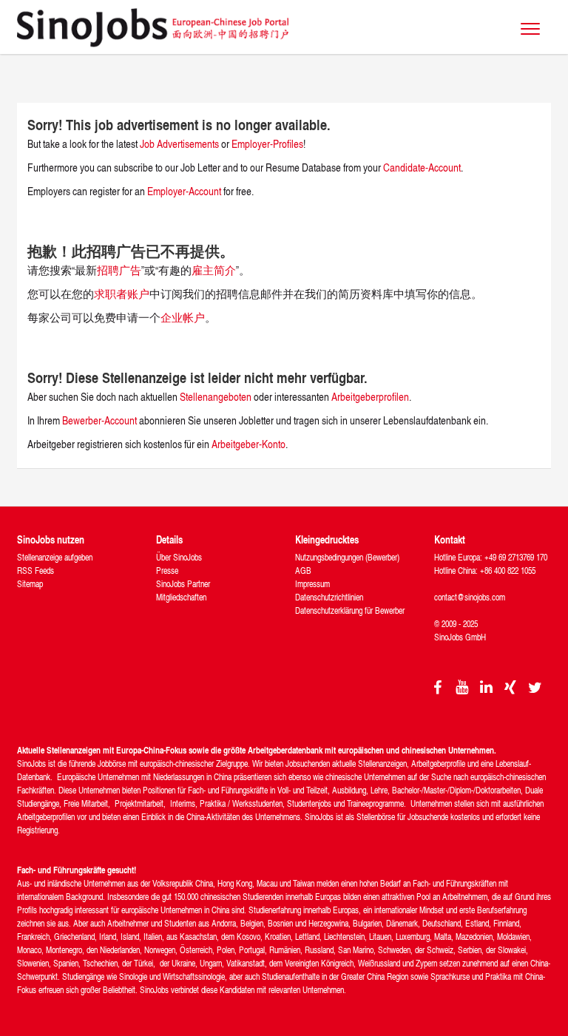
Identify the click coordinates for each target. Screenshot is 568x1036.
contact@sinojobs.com (469, 597)
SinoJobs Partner (183, 584)
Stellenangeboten (215, 396)
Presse (167, 570)
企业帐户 (182, 317)
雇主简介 (214, 270)
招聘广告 (119, 270)
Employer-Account (185, 191)
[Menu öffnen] (530, 28)
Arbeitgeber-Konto (248, 444)
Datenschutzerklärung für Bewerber (350, 610)
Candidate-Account (422, 167)
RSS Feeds (35, 570)
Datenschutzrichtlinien (329, 597)
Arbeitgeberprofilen (370, 396)
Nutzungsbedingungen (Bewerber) (347, 557)
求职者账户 (121, 294)
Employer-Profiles (267, 144)
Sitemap (30, 584)
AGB (303, 570)
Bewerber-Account (99, 420)
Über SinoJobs (179, 557)
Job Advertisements (179, 144)
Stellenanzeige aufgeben (54, 557)
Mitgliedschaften (181, 597)
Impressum (312, 584)
